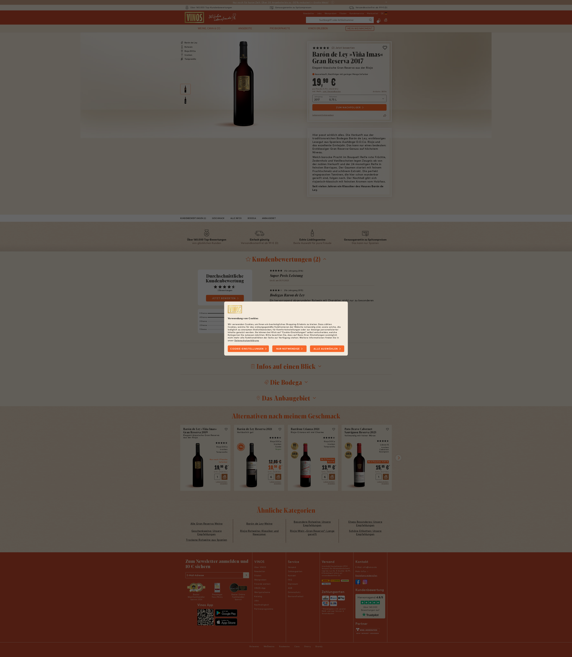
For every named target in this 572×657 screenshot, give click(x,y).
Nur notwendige (288, 348)
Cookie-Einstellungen (247, 348)
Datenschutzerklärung (246, 340)
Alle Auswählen (326, 348)
